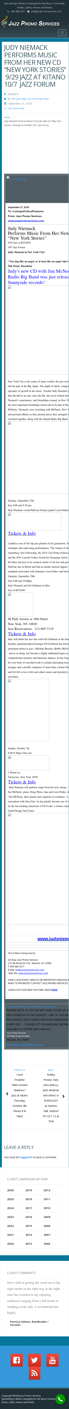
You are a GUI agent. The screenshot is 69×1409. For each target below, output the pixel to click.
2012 (47, 1190)
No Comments (16, 108)
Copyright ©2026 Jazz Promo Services (21, 1395)
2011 (47, 1199)
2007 (47, 1235)
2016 (28, 1217)
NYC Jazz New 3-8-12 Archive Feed (30, 98)
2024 (10, 1208)
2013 (28, 1243)
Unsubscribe (12, 1006)
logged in (26, 1157)
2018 (28, 1199)
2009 (47, 1217)
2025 (10, 1199)
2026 (10, 1190)
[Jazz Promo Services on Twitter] (34, 1362)
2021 (10, 1235)
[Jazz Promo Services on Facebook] (16, 1362)
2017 (28, 1208)
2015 (28, 1226)
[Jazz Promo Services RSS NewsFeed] (34, 1375)
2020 (10, 1243)
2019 (28, 1190)
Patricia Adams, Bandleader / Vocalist (29, 1323)
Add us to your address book (25, 1044)
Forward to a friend (46, 1006)
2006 (47, 1243)
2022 (10, 1226)
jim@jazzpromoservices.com (46, 11)
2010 (47, 1208)
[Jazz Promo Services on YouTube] (52, 1362)
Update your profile (28, 1006)
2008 (47, 1226)
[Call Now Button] (60, 1399)
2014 (28, 1235)
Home (7, 117)
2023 (10, 1217)
